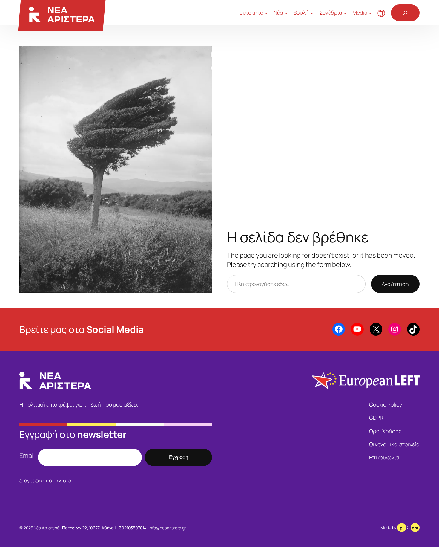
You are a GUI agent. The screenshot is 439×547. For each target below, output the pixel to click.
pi (402, 528)
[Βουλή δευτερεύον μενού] (312, 12)
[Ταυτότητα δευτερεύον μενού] (266, 12)
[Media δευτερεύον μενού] (370, 12)
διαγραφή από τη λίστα (45, 480)
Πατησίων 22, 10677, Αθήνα (88, 528)
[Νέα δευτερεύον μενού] (286, 12)
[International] (381, 13)
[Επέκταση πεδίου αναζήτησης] (405, 12)
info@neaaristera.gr (167, 528)
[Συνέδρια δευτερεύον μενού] (345, 12)
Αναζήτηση (395, 284)
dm (415, 528)
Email (27, 455)
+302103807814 (131, 528)
